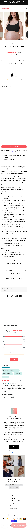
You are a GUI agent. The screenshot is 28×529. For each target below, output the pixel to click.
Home (13, 44)
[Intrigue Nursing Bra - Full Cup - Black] (2, 135)
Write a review (14, 359)
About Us (14, 498)
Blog (14, 511)
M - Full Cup (18, 63)
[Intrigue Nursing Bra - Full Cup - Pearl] (3, 135)
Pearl (15, 75)
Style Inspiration (14, 264)
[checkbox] (5, 377)
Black (12, 75)
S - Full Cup (9, 63)
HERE (10, 191)
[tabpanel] (14, 384)
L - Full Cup (14, 68)
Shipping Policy (14, 506)
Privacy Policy (14, 508)
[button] (14, 336)
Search (14, 496)
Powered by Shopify (14, 527)
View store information (9, 161)
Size (14, 60)
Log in (14, 453)
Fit (14, 260)
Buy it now (14, 146)
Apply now (14, 447)
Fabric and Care (14, 267)
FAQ (14, 503)
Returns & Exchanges (14, 270)
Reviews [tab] (6, 365)
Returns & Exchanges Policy (14, 501)
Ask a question (14, 273)
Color (14, 72)
